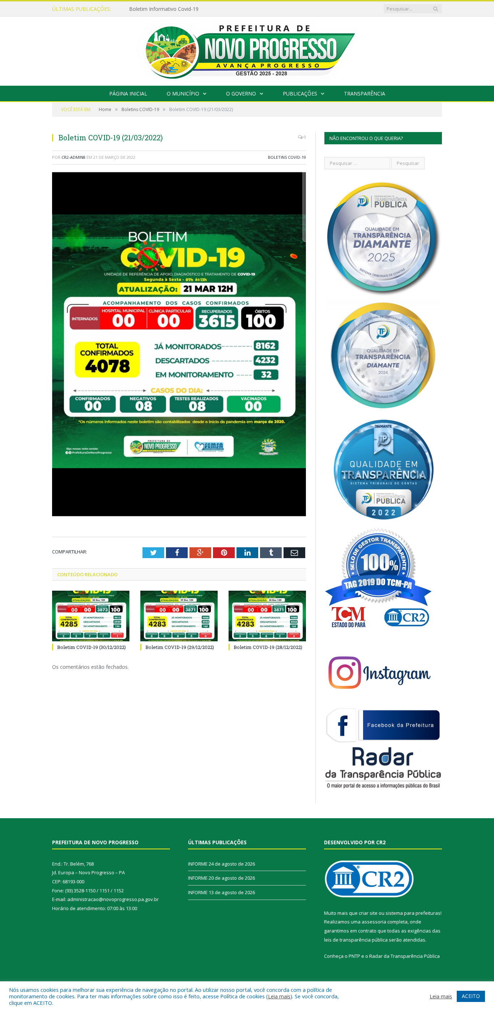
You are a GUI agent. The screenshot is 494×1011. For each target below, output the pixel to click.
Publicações (300, 93)
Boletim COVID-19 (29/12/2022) (179, 647)
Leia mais (279, 996)
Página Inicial (128, 93)
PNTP (354, 956)
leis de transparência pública (356, 939)
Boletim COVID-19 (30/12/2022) (91, 647)
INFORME (140, 9)
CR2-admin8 (73, 157)
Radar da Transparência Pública (404, 956)
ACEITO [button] (471, 996)
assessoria (374, 921)
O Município (183, 93)
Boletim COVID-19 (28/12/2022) (268, 647)
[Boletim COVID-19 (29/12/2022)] (179, 616)
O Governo (241, 93)
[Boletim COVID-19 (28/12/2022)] (267, 616)
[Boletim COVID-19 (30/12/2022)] (90, 616)
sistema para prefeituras (413, 913)
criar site (368, 913)
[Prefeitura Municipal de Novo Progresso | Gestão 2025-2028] (247, 49)
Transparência (364, 93)
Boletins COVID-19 (287, 157)
